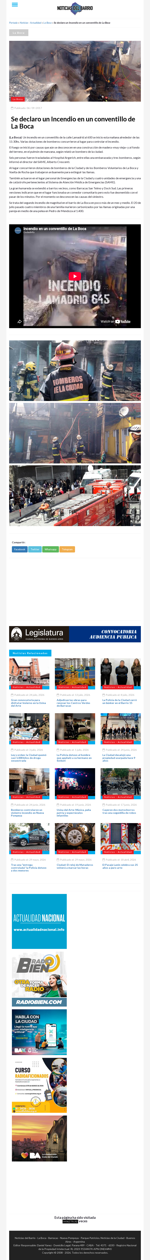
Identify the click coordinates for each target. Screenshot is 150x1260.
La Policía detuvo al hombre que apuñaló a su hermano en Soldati (74, 757)
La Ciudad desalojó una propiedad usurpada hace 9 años (118, 757)
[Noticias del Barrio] (75, 8)
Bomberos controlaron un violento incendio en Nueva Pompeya (27, 812)
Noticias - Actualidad (30, 22)
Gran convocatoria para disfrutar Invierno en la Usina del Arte (28, 702)
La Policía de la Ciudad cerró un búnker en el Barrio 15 (119, 701)
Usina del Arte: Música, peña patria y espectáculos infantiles (74, 812)
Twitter (35, 549)
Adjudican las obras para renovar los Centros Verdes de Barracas (73, 702)
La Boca (47, 22)
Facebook (19, 549)
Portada (13, 22)
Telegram (67, 549)
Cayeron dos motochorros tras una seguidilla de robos (119, 811)
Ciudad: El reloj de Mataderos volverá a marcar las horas (75, 866)
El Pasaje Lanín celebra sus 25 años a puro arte (120, 866)
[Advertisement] (75, 589)
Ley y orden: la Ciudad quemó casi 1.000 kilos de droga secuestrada (28, 757)
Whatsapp (51, 549)
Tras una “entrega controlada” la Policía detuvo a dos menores (28, 867)
